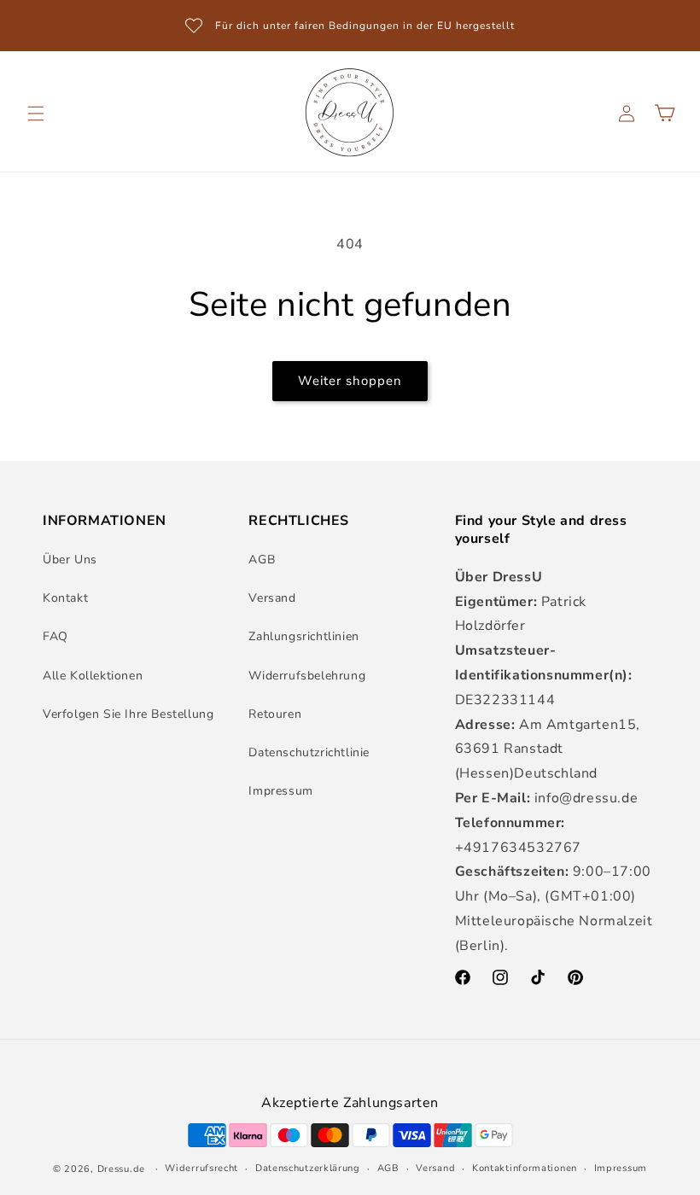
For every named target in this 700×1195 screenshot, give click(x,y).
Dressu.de (121, 1169)
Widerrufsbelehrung (306, 675)
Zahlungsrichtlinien (303, 636)
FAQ (55, 636)
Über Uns (70, 559)
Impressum (280, 791)
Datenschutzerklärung (307, 1168)
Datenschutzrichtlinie (309, 752)
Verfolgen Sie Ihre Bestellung (128, 714)
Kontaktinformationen (524, 1168)
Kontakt (65, 598)
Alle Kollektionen (93, 675)
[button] (36, 113)
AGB (261, 559)
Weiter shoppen (350, 380)
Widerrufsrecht (201, 1168)
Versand (271, 598)
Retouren (274, 714)
